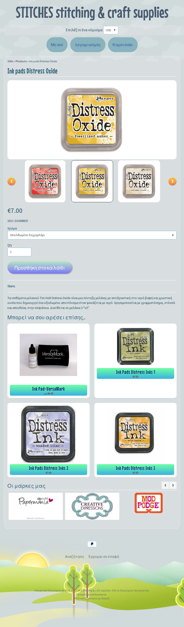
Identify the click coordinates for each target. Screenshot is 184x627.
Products (21, 61)
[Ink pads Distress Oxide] (45, 181)
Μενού (57, 45)
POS (77, 598)
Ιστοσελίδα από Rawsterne (92, 594)
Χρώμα (12, 228)
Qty (9, 245)
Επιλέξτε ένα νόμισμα (84, 29)
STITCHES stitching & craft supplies (92, 12)
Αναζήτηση (74, 556)
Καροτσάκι (123, 45)
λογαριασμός (88, 45)
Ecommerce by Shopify (97, 598)
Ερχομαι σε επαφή (103, 556)
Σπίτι (10, 61)
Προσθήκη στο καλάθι (40, 267)
